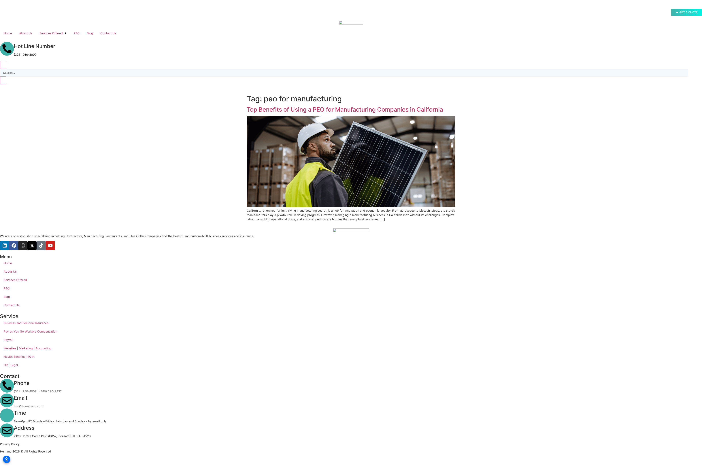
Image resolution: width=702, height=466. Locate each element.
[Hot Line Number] (7, 49)
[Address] (7, 430)
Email (20, 398)
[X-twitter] (32, 245)
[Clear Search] (3, 80)
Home (8, 33)
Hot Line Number (34, 46)
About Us (25, 33)
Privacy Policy (10, 444)
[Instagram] (22, 245)
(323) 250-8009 (25, 54)
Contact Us (108, 33)
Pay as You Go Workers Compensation (30, 331)
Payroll (8, 340)
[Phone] (7, 386)
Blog (90, 33)
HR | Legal (11, 365)
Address (24, 428)
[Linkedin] (4, 245)
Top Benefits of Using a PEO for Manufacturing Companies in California (345, 109)
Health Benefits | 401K (19, 356)
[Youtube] (50, 245)
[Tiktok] (41, 245)
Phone (21, 383)
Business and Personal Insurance (26, 323)
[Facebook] (13, 245)
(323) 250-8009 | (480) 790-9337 (38, 391)
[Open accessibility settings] (6, 459)
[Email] (7, 400)
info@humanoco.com (28, 406)
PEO (77, 33)
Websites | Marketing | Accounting (27, 348)
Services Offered (51, 33)
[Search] (3, 65)
